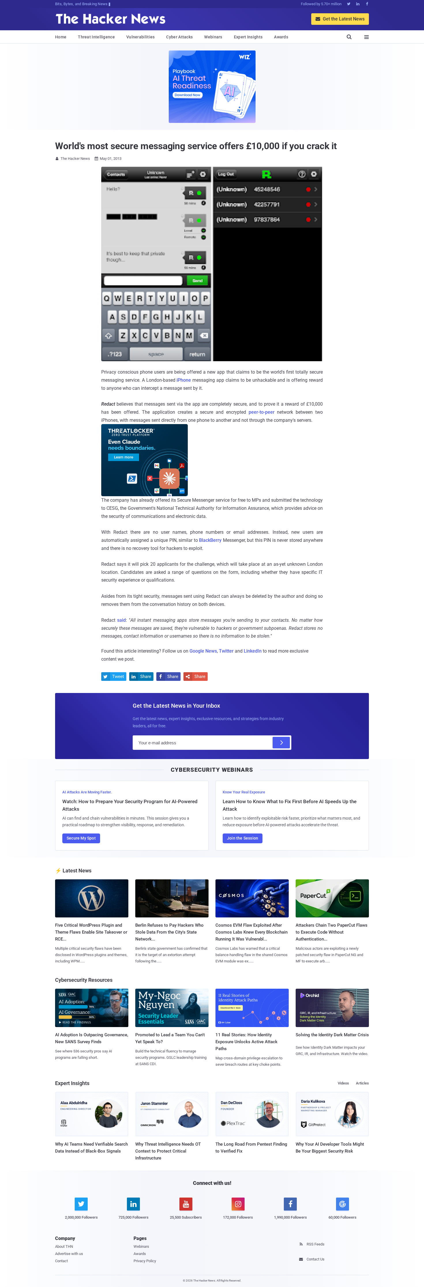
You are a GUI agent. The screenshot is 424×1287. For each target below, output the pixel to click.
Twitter (226, 651)
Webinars (213, 37)
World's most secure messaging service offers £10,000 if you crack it (196, 145)
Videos (343, 1083)
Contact (61, 1261)
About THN (64, 1246)
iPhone (184, 380)
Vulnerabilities (140, 37)
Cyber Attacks (179, 37)
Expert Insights (248, 37)
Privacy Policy (145, 1261)
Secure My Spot (81, 838)
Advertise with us (69, 1254)
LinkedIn (253, 651)
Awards (281, 37)
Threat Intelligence (96, 37)
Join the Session (242, 838)
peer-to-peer (262, 412)
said (121, 620)
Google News (203, 651)
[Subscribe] (281, 742)
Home (60, 37)
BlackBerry (210, 540)
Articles (362, 1083)
